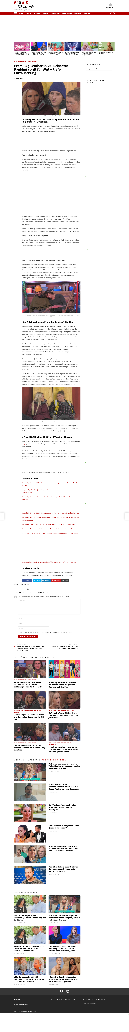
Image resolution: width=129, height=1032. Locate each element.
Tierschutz (37, 13)
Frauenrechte (67, 13)
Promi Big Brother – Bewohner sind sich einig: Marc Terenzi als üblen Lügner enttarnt (63, 749)
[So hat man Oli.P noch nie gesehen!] (106, 46)
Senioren (77, 13)
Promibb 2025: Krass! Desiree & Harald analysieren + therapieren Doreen (49, 524)
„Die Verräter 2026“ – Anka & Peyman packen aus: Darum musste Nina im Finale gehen (39, 54)
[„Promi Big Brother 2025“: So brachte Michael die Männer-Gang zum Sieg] (30, 732)
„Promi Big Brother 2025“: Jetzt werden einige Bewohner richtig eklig (29, 717)
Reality (34, 679)
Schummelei (52, 744)
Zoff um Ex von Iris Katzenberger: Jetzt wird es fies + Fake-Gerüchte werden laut (29, 948)
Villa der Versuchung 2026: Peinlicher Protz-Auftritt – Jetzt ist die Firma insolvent (29, 979)
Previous (15, 49)
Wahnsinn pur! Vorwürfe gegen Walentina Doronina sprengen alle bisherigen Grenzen (64, 766)
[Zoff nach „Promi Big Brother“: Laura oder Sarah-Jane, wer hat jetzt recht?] (64, 700)
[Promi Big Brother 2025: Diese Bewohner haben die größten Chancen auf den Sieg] (64, 669)
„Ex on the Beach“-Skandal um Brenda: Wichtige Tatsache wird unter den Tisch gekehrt (63, 979)
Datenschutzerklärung (21, 1004)
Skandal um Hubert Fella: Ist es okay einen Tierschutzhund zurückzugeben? (89, 54)
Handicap (86, 13)
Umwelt (45, 13)
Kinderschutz (55, 13)
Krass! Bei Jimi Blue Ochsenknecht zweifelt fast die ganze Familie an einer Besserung (64, 786)
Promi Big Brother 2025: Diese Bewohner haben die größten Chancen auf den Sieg (62, 684)
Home (21, 13)
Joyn (24, 444)
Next (114, 49)
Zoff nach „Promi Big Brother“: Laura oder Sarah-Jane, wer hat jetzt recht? (63, 715)
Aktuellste (110, 7)
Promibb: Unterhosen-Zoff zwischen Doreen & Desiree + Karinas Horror (49, 529)
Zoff (73, 710)
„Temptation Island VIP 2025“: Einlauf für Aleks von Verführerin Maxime (49, 562)
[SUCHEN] (114, 13)
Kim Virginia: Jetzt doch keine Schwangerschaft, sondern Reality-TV (62, 807)
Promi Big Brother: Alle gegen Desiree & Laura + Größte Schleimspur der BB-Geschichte (28, 684)
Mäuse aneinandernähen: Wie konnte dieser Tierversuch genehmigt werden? (72, 54)
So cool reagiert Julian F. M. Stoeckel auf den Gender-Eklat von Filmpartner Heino (56, 54)
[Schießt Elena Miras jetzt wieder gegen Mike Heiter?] (30, 834)
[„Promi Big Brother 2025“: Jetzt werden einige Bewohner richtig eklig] (30, 700)
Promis (28, 13)
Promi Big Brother (20, 679)
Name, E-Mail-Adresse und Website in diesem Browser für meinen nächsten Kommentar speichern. (46, 632)
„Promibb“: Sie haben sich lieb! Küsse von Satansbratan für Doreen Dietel (50, 533)
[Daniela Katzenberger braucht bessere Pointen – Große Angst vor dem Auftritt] (22, 46)
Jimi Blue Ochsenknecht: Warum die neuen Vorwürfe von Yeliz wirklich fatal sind (63, 869)
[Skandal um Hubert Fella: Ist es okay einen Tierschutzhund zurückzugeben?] (89, 46)
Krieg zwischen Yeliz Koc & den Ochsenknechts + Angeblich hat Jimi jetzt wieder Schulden (63, 848)
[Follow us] (111, 13)
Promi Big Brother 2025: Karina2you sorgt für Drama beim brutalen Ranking (50, 513)
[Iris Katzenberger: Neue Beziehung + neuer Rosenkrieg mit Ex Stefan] (30, 904)
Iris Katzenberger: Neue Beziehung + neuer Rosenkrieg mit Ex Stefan (30, 917)
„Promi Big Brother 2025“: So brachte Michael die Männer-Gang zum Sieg (29, 747)
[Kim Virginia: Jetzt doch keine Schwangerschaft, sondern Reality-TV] (30, 813)
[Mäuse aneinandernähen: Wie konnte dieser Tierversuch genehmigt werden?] (72, 46)
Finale (50, 680)
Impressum (17, 999)
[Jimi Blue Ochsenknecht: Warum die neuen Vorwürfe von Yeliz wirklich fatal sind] (30, 875)
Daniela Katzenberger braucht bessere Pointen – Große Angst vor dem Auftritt (22, 54)
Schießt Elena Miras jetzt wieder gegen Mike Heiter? (64, 827)
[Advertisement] (64, 28)
